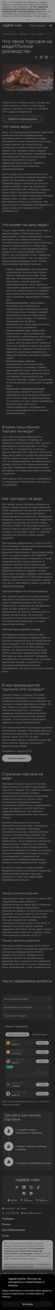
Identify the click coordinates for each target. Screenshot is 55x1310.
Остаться (27, 1304)
